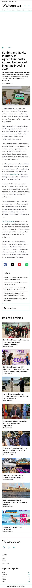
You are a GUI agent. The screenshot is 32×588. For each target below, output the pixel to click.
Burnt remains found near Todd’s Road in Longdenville (15, 299)
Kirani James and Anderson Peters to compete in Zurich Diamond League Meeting (14, 294)
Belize (14, 10)
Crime (24, 10)
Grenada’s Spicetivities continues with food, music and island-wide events (16, 278)
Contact (4, 561)
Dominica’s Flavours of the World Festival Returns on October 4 (15, 283)
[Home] (3, 47)
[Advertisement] (16, 28)
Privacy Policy (5, 563)
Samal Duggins (14, 174)
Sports (19, 10)
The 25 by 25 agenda (8, 221)
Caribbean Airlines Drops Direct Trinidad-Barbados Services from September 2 (15, 289)
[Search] (25, 5)
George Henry (11, 308)
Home (3, 10)
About (3, 558)
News (8, 10)
